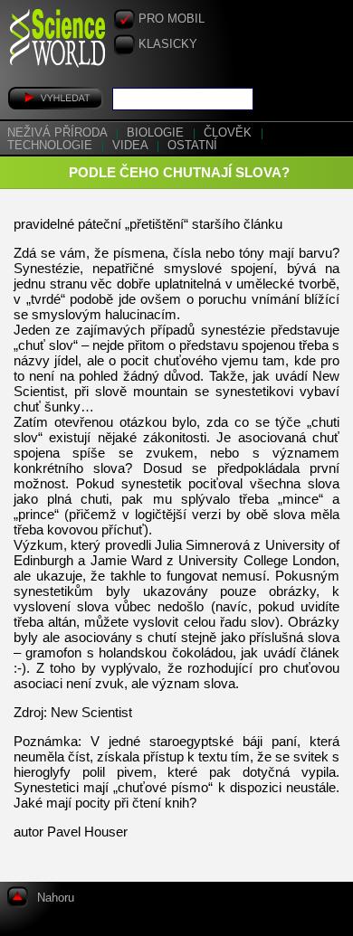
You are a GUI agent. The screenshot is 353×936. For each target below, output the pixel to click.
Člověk (229, 133)
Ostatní (192, 145)
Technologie (51, 145)
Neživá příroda (58, 133)
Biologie (157, 133)
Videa (131, 145)
